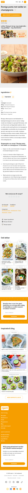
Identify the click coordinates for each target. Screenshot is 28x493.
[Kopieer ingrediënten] (11, 92)
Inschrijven (14, 316)
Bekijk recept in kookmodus (11, 15)
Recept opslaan (7, 224)
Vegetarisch (4, 212)
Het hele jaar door (6, 210)
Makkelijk (12, 206)
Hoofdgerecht (14, 210)
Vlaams (9, 212)
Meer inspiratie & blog (14, 397)
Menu (17, 1)
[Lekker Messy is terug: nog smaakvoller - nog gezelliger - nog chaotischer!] (14, 34)
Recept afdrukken (8, 221)
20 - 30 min (4, 206)
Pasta (19, 210)
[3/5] (6, 21)
